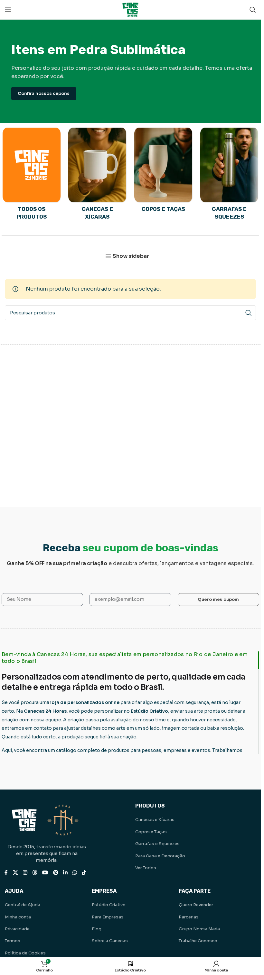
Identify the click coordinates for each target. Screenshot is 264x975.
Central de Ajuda (22, 904)
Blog (96, 929)
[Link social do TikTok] (84, 873)
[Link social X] (15, 873)
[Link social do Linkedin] (65, 873)
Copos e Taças (151, 832)
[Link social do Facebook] (6, 873)
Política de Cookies (25, 953)
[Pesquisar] (252, 9)
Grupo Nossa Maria (199, 929)
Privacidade (17, 929)
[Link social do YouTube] (45, 873)
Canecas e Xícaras (154, 819)
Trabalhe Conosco (198, 940)
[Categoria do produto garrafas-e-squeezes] (229, 176)
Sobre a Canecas (110, 940)
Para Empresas (108, 917)
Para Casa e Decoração (160, 856)
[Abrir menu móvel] (8, 9)
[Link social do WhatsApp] (74, 873)
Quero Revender (196, 904)
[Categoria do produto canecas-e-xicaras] (97, 176)
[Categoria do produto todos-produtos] (31, 176)
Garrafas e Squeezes (157, 843)
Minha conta (18, 917)
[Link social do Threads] (34, 873)
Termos (12, 940)
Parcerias (189, 917)
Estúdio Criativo (109, 904)
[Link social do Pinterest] (55, 873)
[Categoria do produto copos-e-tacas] (163, 172)
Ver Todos (145, 868)
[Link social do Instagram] (25, 873)
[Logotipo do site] (130, 9)
